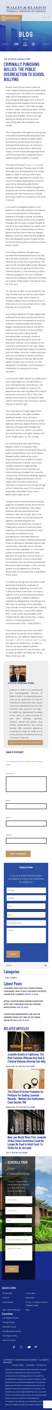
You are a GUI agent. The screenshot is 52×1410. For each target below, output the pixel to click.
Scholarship (7, 1293)
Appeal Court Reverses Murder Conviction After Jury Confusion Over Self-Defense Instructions (23, 1004)
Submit (13, 954)
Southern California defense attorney (24, 640)
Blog (27, 1310)
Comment (10, 774)
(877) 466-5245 (12, 17)
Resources (30, 1298)
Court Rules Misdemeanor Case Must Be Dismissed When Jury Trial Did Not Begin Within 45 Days (22, 1017)
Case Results (8, 1302)
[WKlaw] (26, 9)
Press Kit (6, 1298)
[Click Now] (14, 1347)
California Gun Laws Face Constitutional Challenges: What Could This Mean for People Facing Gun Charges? (25, 991)
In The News (30, 1293)
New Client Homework (11, 1310)
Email (8, 818)
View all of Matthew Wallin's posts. (25, 742)
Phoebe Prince (31, 165)
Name (8, 800)
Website (8, 835)
